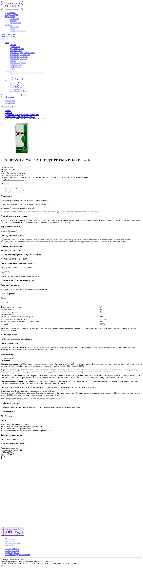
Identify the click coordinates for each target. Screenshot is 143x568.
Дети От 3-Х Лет (16, 83)
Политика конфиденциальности (17, 555)
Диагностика (15, 47)
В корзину (5, 184)
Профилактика (15, 67)
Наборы (13, 61)
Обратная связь (15, 23)
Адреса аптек (10, 13)
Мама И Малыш (16, 87)
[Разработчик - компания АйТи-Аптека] (9, 566)
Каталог (4, 39)
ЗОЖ (7, 43)
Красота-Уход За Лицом (19, 57)
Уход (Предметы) (16, 79)
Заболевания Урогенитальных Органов (20, 117)
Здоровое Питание (17, 49)
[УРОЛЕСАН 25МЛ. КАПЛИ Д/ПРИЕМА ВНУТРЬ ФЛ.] (22, 154)
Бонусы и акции (11, 15)
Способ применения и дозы (15, 190)
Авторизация (10, 103)
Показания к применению (15, 188)
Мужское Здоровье (17, 89)
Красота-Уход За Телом (18, 59)
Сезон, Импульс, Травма (19, 91)
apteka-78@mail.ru (12, 553)
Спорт (12, 69)
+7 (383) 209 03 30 (8, 35)
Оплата (12, 29)
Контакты (13, 21)
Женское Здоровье (17, 85)
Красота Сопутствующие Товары (22, 53)
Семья (7, 81)
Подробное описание (13, 192)
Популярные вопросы (18, 31)
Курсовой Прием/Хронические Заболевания (27, 73)
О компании (10, 17)
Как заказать (14, 27)
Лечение (8, 71)
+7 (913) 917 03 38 (8, 37)
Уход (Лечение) (15, 77)
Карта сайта (9, 545)
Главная (8, 111)
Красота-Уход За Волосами (20, 55)
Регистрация (10, 101)
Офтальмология (16, 65)
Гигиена (13, 45)
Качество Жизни (16, 51)
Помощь (8, 25)
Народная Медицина (18, 63)
